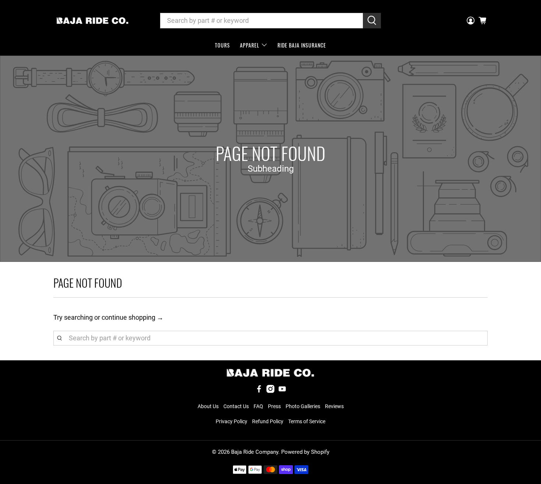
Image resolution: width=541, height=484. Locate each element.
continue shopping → (132, 317)
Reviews (334, 406)
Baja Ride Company (254, 452)
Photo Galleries (303, 406)
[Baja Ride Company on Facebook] (259, 391)
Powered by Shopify (305, 452)
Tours (222, 45)
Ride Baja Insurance (301, 45)
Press (274, 406)
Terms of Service (306, 421)
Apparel (249, 45)
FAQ (258, 406)
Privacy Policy (231, 421)
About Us (208, 406)
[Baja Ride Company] (92, 21)
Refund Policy (267, 421)
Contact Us (236, 406)
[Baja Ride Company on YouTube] (282, 391)
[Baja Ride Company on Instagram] (270, 391)
